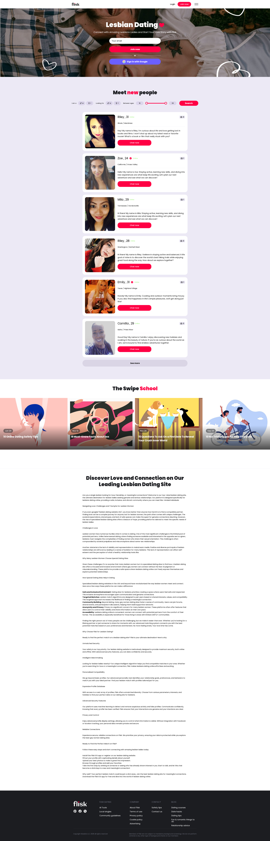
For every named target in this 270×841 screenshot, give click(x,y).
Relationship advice (180, 825)
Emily (122, 282)
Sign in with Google (137, 61)
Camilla (123, 323)
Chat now (134, 142)
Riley (121, 117)
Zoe (120, 158)
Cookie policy (136, 820)
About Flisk (135, 808)
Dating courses (178, 808)
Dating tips (176, 816)
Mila (121, 200)
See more (135, 363)
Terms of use (136, 812)
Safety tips (157, 808)
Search (189, 103)
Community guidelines (110, 816)
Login (172, 4)
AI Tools (103, 808)
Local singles (105, 812)
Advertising (135, 824)
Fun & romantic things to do (183, 820)
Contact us (157, 812)
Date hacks (176, 812)
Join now (184, 4)
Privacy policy (136, 816)
